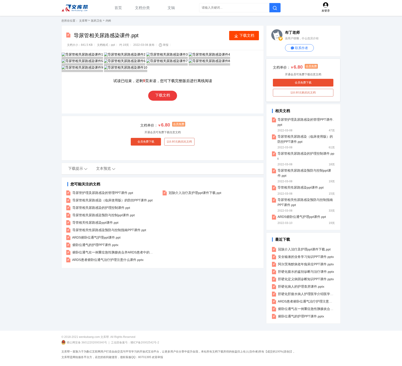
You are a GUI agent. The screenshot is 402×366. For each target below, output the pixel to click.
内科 (108, 20)
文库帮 (83, 20)
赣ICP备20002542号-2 (145, 342)
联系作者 (299, 48)
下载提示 (78, 168)
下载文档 (162, 95)
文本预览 (106, 168)
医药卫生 (96, 20)
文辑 (171, 8)
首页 (118, 8)
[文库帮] (79, 8)
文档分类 (143, 8)
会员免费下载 (145, 141)
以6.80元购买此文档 (179, 141)
